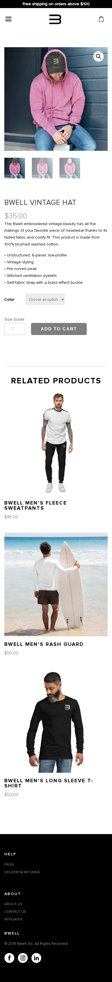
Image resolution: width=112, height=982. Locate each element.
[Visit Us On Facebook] (9, 959)
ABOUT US (13, 904)
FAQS (9, 864)
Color (9, 299)
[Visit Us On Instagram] (22, 959)
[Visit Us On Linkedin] (36, 959)
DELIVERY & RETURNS (22, 872)
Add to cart (59, 328)
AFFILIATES (13, 919)
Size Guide (14, 319)
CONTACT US (15, 911)
